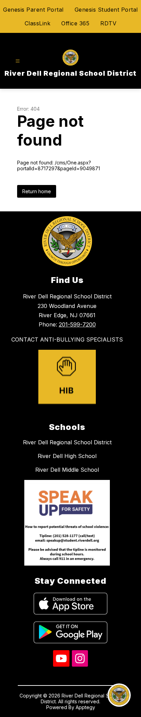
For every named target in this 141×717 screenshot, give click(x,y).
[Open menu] (18, 61)
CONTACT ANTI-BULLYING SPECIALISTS (67, 339)
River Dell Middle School (67, 469)
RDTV (108, 23)
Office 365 (75, 23)
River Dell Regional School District (67, 442)
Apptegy (85, 707)
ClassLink (38, 23)
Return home (36, 191)
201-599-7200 (77, 324)
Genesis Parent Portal (33, 9)
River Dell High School (67, 456)
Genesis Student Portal (106, 9)
